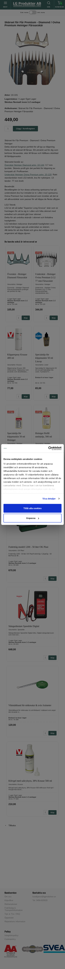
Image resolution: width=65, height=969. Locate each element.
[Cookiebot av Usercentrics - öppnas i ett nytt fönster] (48, 448)
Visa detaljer (49, 498)
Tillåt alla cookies (32, 508)
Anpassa (30, 518)
